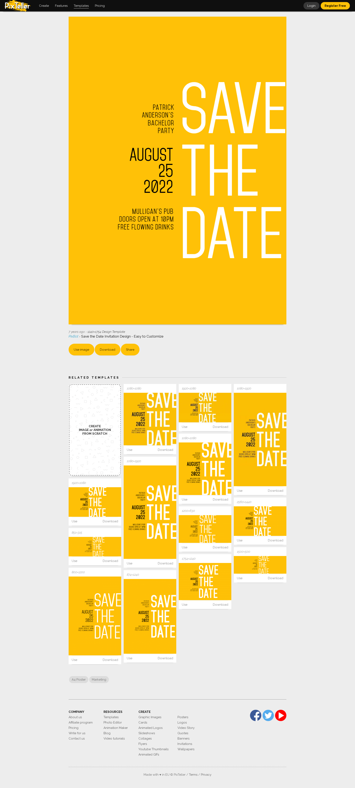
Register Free (335, 6)
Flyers (142, 744)
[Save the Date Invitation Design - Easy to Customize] (150, 419)
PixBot (74, 336)
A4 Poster (79, 679)
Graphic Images (149, 717)
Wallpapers (186, 749)
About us (75, 717)
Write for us (77, 733)
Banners (183, 738)
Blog (107, 733)
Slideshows (146, 733)
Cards (142, 722)
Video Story (186, 728)
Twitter (268, 715)
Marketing (99, 679)
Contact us (77, 738)
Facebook (255, 715)
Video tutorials (114, 738)
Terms (193, 775)
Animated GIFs (148, 754)
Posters (183, 717)
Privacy (206, 775)
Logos (182, 722)
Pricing (73, 728)
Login (311, 6)
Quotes (183, 733)
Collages (145, 738)
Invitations (185, 744)
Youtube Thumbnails (153, 749)
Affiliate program (81, 722)
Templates (111, 717)
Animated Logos (150, 728)
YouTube (280, 715)
